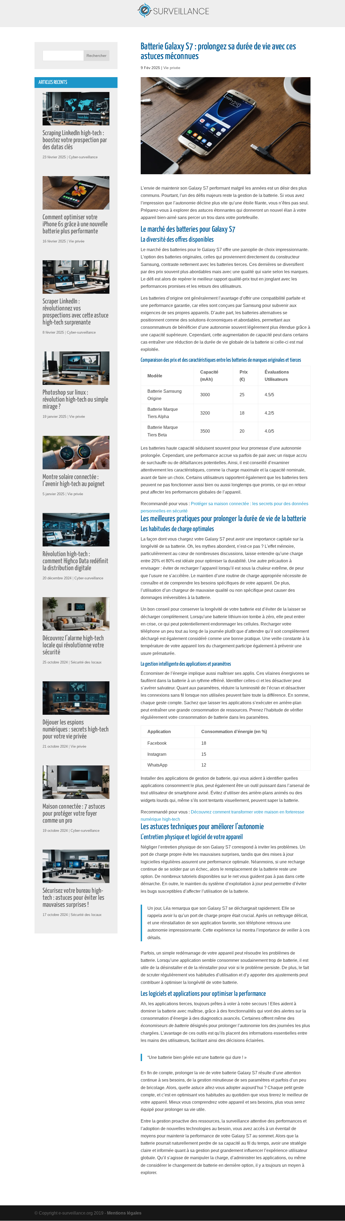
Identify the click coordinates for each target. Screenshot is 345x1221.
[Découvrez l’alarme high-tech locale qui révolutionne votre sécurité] (76, 627)
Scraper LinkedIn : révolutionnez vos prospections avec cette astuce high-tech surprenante (75, 312)
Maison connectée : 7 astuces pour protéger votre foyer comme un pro (74, 813)
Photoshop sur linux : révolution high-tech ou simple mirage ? (75, 399)
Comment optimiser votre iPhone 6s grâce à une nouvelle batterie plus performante (75, 224)
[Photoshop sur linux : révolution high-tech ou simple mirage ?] (76, 381)
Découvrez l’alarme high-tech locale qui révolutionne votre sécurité (73, 645)
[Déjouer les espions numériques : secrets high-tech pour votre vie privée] (76, 711)
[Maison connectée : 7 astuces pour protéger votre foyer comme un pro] (76, 795)
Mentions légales (124, 1213)
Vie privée (171, 68)
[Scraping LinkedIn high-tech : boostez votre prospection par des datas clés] (76, 121)
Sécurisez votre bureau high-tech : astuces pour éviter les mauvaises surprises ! (73, 898)
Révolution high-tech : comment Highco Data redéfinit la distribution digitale (75, 561)
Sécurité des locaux (86, 662)
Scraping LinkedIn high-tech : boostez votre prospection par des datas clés (75, 140)
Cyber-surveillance (83, 157)
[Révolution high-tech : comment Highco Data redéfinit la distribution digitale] (76, 543)
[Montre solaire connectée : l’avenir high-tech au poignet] (76, 465)
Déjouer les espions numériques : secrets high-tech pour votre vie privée (76, 729)
